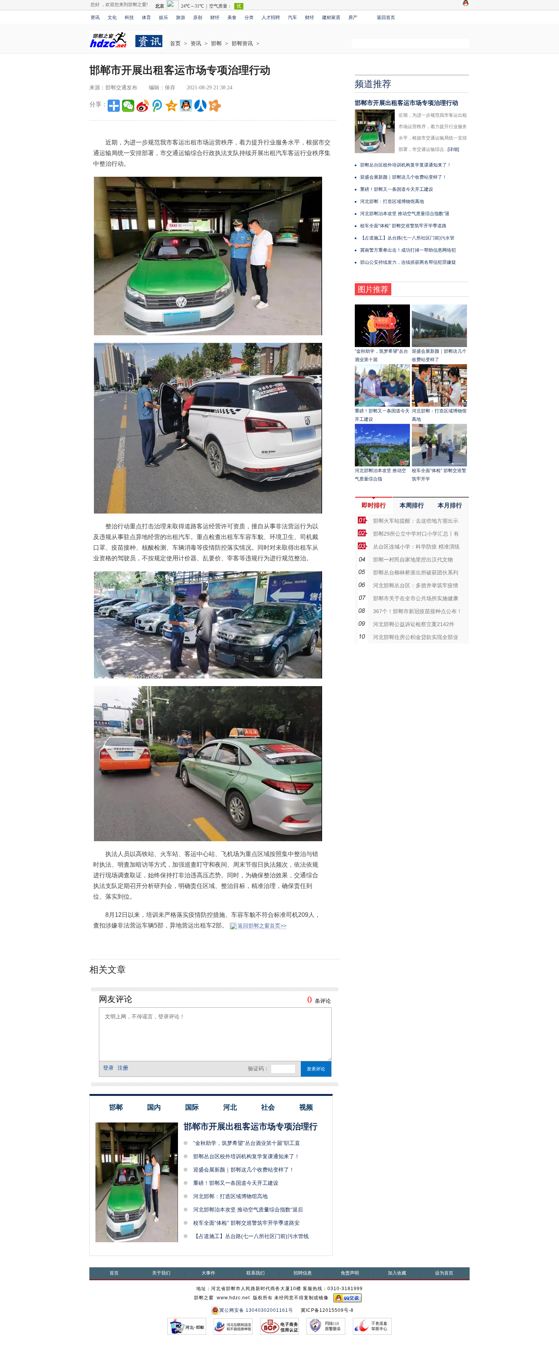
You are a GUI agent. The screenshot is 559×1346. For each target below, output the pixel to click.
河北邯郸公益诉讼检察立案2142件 (413, 624)
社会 (268, 1107)
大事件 (208, 1273)
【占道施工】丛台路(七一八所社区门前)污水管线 (251, 1236)
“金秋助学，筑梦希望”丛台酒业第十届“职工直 (246, 1143)
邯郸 (216, 43)
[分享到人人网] (200, 106)
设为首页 (444, 1273)
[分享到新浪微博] (143, 106)
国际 (192, 1107)
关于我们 (161, 1273)
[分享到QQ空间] (171, 106)
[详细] (453, 149)
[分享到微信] (128, 106)
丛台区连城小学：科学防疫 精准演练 (416, 547)
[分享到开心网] (215, 106)
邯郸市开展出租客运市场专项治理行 (251, 1126)
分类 (249, 17)
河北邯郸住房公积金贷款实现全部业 (415, 637)
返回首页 (386, 17)
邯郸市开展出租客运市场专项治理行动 (406, 103)
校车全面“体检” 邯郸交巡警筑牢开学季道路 (403, 225)
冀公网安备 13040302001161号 (256, 1310)
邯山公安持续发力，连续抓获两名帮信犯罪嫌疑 (408, 262)
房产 (352, 17)
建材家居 (331, 17)
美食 (232, 17)
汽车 (292, 17)
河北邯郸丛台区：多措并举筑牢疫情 (415, 585)
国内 (154, 1107)
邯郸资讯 (242, 43)
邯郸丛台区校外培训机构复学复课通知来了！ (246, 1156)
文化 (112, 17)
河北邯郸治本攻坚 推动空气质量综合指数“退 (404, 213)
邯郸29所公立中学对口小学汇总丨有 (416, 534)
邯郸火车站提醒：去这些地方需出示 (415, 521)
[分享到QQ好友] (186, 106)
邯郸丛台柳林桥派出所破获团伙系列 (415, 572)
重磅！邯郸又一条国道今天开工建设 (235, 1183)
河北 (230, 1107)
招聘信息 (303, 1273)
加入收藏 (397, 1273)
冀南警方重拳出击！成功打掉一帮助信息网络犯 (408, 250)
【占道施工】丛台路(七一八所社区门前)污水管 (407, 238)
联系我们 (255, 1273)
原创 (197, 17)
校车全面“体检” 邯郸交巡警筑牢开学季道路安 (246, 1223)
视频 (306, 1107)
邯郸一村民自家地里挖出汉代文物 (413, 559)
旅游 (180, 17)
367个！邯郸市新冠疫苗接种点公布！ (417, 611)
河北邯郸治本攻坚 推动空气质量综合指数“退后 (248, 1209)
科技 (129, 17)
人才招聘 (271, 17)
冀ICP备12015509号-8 (327, 1310)
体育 (146, 17)
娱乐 (163, 17)
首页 (175, 43)
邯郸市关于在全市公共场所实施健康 (415, 598)
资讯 (95, 17)
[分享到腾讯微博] (157, 106)
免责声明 (350, 1273)
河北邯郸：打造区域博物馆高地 (230, 1196)
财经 (214, 17)
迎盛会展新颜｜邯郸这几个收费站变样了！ (243, 1170)
